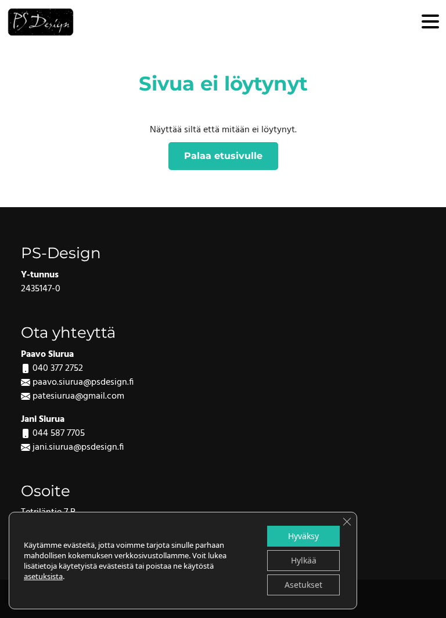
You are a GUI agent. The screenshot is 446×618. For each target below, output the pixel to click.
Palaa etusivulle (223, 155)
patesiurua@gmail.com (78, 396)
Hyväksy (303, 535)
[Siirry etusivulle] (40, 22)
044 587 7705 (59, 433)
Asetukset (303, 584)
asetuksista (43, 576)
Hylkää (303, 560)
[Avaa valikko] (430, 22)
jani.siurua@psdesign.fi (78, 447)
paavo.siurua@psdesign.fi (83, 382)
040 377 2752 (58, 368)
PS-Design (61, 253)
